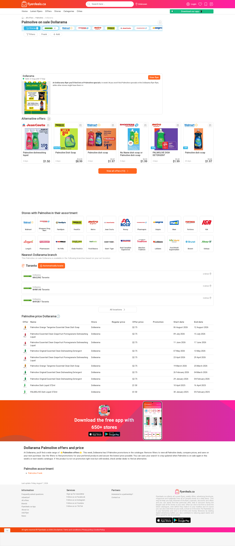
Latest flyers (36, 11)
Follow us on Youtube (75, 503)
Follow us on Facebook (76, 497)
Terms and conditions (72, 530)
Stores (57, 11)
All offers (29, 18)
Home (25, 11)
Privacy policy (87, 530)
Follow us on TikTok (75, 506)
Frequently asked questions (32, 494)
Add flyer (25, 513)
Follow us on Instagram (76, 500)
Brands (24, 504)
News (24, 516)
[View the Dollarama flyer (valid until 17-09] (36, 97)
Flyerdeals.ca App (29, 507)
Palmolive (39, 18)
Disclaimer (58, 530)
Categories (69, 11)
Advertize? (26, 497)
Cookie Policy (99, 530)
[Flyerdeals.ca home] (34, 4)
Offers (48, 11)
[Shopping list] (211, 4)
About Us (25, 510)
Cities (79, 11)
